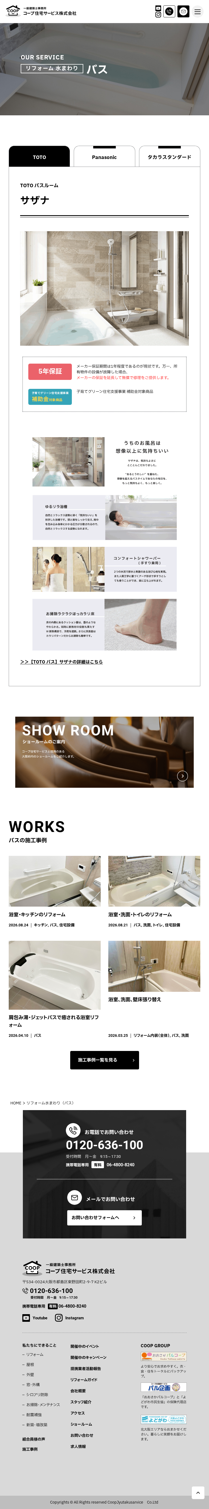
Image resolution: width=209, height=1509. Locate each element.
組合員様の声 (33, 1439)
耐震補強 (34, 1415)
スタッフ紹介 (80, 1402)
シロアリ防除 (37, 1395)
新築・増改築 (36, 1425)
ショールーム (81, 1424)
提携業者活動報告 (85, 1369)
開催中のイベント (84, 1346)
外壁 (30, 1375)
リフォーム (34, 1355)
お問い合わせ (81, 1435)
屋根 (30, 1365)
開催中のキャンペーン (88, 1358)
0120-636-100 (104, 1145)
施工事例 (30, 1449)
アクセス (77, 1413)
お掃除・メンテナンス (43, 1405)
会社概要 (78, 1391)
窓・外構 (33, 1385)
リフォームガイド (83, 1380)
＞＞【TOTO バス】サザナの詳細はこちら (61, 662)
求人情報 (78, 1447)
